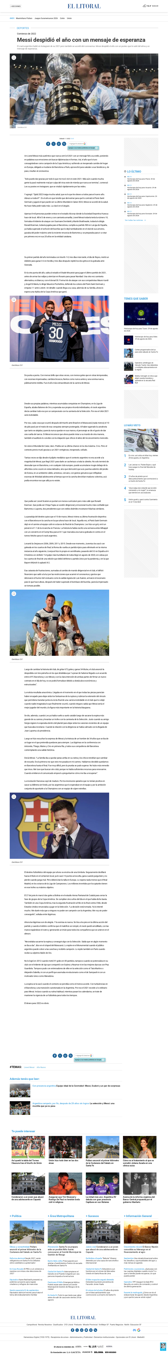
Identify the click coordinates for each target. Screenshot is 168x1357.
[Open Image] (14, 57)
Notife (126, 1325)
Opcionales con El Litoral (126, 1337)
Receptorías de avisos (59, 1337)
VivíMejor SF (104, 1325)
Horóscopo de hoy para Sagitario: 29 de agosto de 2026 (142, 205)
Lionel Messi (29, 1067)
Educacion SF (135, 1325)
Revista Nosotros (45, 1325)
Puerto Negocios (116, 1325)
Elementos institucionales (104, 1337)
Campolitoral (32, 1325)
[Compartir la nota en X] (53, 144)
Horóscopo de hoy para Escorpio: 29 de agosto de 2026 (142, 213)
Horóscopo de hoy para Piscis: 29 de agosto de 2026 (141, 179)
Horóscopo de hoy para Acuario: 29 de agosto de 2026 (141, 187)
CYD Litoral (68, 1325)
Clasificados (58, 1325)
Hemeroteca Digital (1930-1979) (36, 1337)
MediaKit (140, 1337)
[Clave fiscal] (163, 1350)
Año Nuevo (41, 1067)
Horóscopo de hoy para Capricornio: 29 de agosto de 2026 (142, 196)
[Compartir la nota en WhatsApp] (58, 144)
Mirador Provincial (90, 1325)
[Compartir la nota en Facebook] (48, 144)
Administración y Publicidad (81, 1337)
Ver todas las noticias (134, 220)
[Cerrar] (96, 148)
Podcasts (78, 1325)
